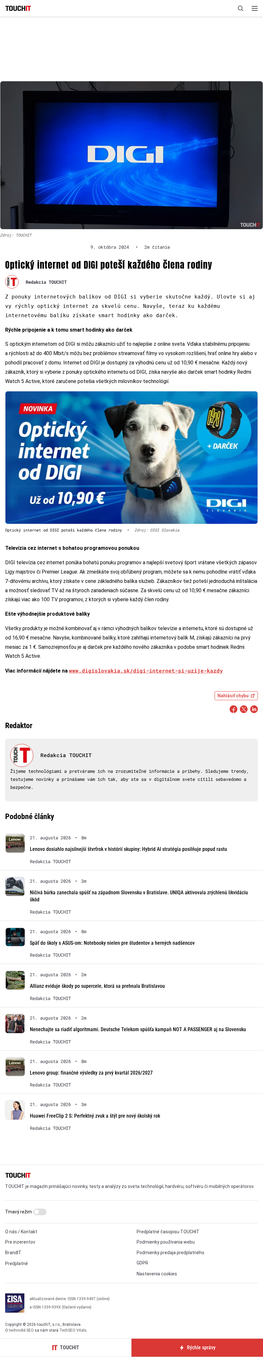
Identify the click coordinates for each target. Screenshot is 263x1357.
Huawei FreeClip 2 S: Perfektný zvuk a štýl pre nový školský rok (95, 1116)
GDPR (142, 1262)
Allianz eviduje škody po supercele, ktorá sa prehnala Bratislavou (97, 986)
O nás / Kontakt (21, 1231)
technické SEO (21, 1330)
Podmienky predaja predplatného (170, 1252)
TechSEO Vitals (73, 1330)
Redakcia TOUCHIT (46, 282)
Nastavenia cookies (157, 1273)
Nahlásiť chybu (233, 695)
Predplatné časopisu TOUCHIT (168, 1231)
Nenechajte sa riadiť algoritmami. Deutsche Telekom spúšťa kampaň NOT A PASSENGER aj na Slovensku (138, 1029)
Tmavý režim (19, 1211)
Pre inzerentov (20, 1242)
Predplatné (16, 1263)
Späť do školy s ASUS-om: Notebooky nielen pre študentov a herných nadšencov (112, 943)
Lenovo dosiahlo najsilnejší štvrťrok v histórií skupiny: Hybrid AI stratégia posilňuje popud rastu (128, 849)
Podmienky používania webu (166, 1242)
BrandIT (13, 1252)
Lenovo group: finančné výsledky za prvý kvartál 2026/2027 (91, 1073)
